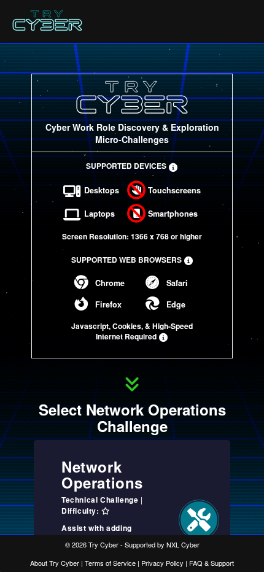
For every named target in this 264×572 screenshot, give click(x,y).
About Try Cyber (54, 563)
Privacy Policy (162, 563)
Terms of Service (110, 563)
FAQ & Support (211, 563)
